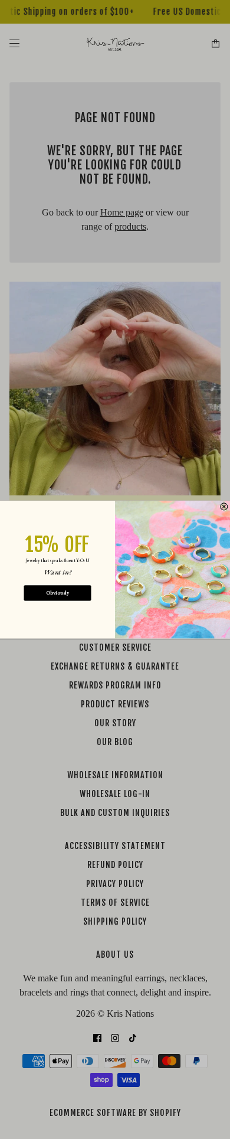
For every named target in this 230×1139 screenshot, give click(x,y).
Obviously (57, 592)
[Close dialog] (224, 506)
